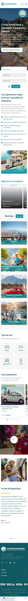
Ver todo (19, 216)
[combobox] (14, 69)
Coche (21, 350)
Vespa (7, 350)
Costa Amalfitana (8, 169)
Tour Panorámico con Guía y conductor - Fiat (10, 407)
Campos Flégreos (14, 322)
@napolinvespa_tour (14, 185)
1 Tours (14, 296)
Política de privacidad (20, 592)
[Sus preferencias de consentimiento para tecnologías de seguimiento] (25, 598)
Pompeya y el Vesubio (14, 295)
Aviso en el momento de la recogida (7, 599)
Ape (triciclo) (7, 364)
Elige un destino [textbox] (7, 69)
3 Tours (14, 323)
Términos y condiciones (8, 592)
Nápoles (14, 241)
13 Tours (14, 269)
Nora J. (3, 520)
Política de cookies (14, 594)
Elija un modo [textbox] (7, 80)
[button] (23, 169)
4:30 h (5, 411)
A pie (20, 364)
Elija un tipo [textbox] (6, 75)
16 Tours (14, 243)
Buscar (17, 86)
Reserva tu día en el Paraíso (12, 50)
